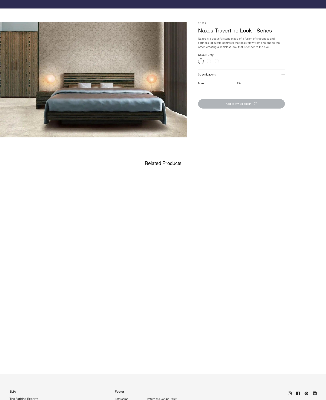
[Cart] (314, 14)
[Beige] (217, 61)
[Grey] (201, 61)
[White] (209, 61)
